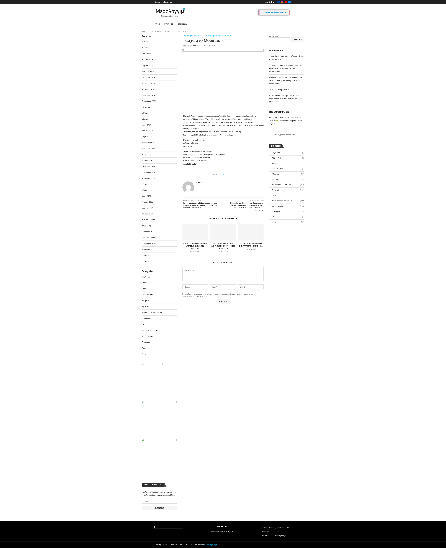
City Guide (288, 153)
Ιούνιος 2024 (147, 119)
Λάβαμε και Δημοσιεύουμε (288, 201)
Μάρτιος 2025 (147, 65)
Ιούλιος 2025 (147, 42)
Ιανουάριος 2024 (148, 148)
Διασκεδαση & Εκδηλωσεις (161, 31)
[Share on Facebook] (227, 174)
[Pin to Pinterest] (232, 174)
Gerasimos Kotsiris (276, 117)
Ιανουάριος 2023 (148, 220)
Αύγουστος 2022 (148, 249)
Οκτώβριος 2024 (148, 95)
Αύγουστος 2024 (148, 107)
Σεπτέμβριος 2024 (149, 101)
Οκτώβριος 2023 (148, 166)
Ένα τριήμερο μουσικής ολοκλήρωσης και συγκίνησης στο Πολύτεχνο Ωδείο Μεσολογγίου (285, 68)
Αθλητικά (288, 174)
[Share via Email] (234, 174)
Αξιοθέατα (288, 179)
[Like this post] (225, 174)
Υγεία (288, 222)
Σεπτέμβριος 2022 (149, 243)
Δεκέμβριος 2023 (148, 154)
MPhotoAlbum (288, 169)
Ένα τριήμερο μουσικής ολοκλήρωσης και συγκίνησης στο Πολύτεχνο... (223, 246)
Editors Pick (288, 158)
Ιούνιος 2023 (147, 190)
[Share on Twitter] (230, 174)
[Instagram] (282, 2)
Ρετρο (288, 217)
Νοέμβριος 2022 (148, 232)
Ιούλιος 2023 (147, 184)
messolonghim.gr (210, 545)
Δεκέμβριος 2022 (148, 226)
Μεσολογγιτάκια (288, 206)
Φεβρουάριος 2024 (149, 143)
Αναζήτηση (273, 36)
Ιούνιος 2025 (147, 48)
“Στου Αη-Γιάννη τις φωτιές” (279, 90)
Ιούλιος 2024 (147, 113)
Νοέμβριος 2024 (148, 89)
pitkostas (196, 45)
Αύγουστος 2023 (148, 178)
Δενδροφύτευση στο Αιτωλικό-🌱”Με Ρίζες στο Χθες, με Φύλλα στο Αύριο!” (285, 120)
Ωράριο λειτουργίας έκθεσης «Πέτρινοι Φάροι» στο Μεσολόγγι (195, 246)
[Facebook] (278, 2)
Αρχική (157, 24)
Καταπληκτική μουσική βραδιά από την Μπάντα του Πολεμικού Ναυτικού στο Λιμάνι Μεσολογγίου (286, 98)
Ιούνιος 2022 (147, 261)
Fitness (288, 163)
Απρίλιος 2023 (147, 202)
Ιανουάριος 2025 (148, 77)
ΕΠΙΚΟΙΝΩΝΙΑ (182, 24)
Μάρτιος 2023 (147, 208)
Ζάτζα (288, 195)
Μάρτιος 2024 (147, 137)
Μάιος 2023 (146, 196)
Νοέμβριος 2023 (148, 160)
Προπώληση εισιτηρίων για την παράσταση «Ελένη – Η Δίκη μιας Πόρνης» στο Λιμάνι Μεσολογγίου (285, 80)
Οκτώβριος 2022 (148, 237)
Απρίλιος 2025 (147, 59)
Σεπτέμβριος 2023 (149, 172)
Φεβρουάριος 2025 (149, 71)
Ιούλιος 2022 (147, 255)
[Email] (289, 2)
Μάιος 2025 (146, 54)
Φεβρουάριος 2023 (149, 214)
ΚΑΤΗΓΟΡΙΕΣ (168, 24)
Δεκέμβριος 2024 (148, 83)
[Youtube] (285, 2)
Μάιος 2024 (146, 125)
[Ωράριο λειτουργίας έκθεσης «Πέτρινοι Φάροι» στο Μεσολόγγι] (195, 232)
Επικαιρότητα (288, 190)
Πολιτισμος (288, 211)
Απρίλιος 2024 (147, 131)
